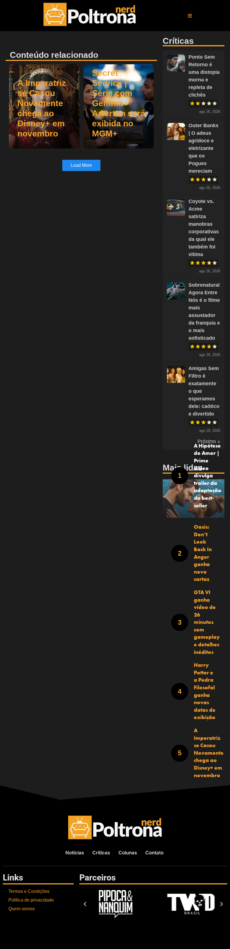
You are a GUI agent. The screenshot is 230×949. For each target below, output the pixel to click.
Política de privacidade (31, 900)
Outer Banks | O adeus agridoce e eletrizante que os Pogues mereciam (203, 148)
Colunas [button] (127, 853)
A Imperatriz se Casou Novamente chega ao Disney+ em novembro (209, 753)
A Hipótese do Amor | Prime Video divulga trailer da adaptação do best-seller (207, 475)
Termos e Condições (28, 891)
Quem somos (21, 908)
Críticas (101, 853)
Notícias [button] (74, 853)
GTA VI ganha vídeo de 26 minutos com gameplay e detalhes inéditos (207, 622)
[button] (190, 15)
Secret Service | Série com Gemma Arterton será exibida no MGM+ (118, 103)
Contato (154, 853)
